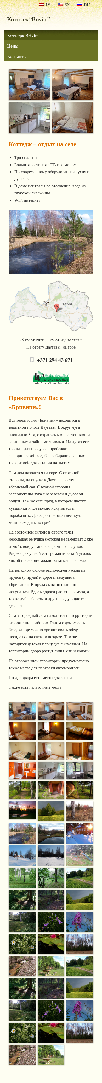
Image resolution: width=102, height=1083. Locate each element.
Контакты (17, 56)
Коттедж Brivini (23, 35)
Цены (12, 46)
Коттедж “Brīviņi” (28, 19)
